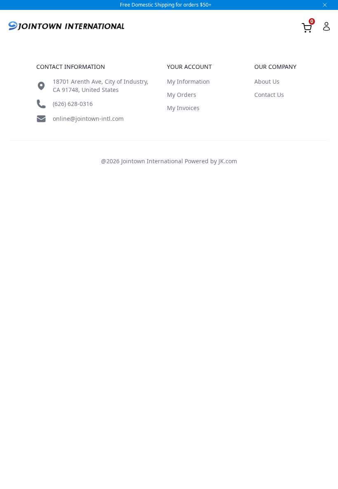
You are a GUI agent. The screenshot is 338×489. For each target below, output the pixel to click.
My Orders (181, 95)
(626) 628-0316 (73, 104)
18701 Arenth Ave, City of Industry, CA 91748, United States (100, 86)
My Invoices (183, 108)
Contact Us (269, 95)
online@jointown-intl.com (88, 118)
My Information (188, 81)
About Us (266, 81)
